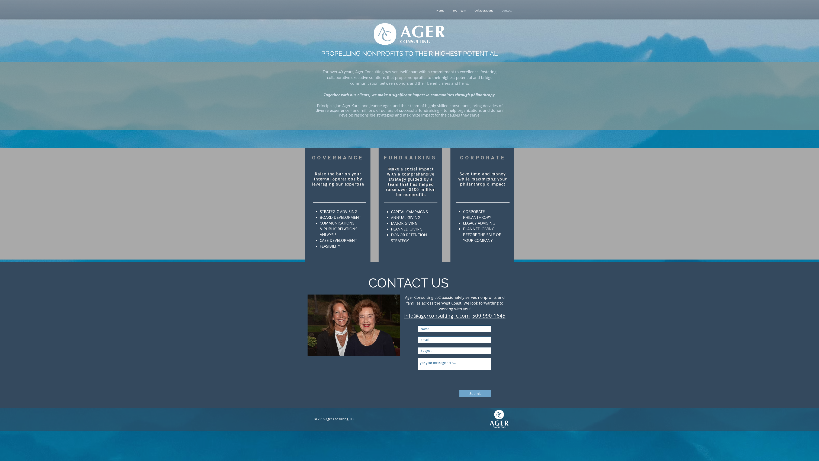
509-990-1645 (488, 315)
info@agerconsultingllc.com (437, 315)
